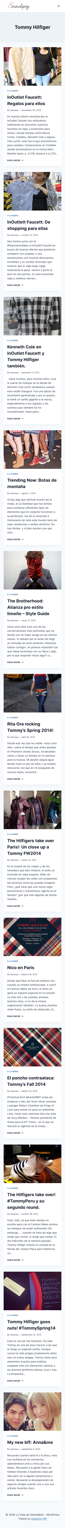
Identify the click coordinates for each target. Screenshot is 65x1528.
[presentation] (32, 66)
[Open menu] (58, 6)
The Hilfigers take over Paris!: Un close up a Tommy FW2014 (30, 847)
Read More (15, 160)
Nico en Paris (20, 967)
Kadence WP (39, 1518)
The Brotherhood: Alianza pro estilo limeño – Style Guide (28, 607)
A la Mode (12, 91)
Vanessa (14, 110)
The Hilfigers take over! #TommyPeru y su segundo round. (31, 1201)
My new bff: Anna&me (30, 1442)
